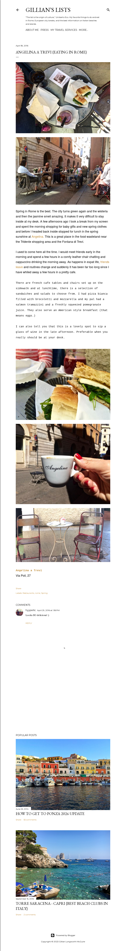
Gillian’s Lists (48, 10)
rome (37, 593)
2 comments (30, 914)
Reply (29, 623)
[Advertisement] (63, 702)
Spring (44, 593)
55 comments (30, 819)
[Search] (108, 9)
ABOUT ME (32, 29)
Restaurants (28, 593)
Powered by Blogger (65, 935)
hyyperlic (31, 610)
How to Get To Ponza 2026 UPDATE (50, 813)
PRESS (45, 29)
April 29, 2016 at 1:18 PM (48, 610)
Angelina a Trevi (29, 570)
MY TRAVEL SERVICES (64, 29)
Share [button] (18, 588)
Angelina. (38, 236)
